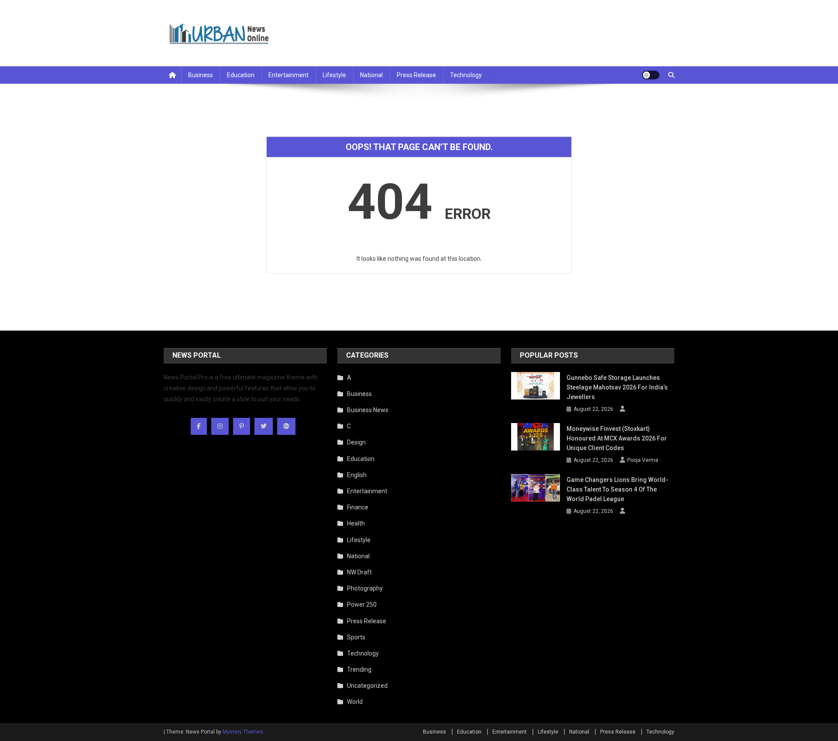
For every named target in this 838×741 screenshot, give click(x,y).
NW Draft (359, 572)
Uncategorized (367, 685)
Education (240, 75)
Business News (367, 409)
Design (356, 442)
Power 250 (362, 604)
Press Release (416, 75)
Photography (365, 588)
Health (356, 523)
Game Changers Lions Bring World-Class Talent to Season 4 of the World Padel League (617, 489)
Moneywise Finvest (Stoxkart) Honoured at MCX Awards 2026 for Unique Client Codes (617, 438)
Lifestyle (334, 75)
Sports (356, 637)
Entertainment (288, 75)
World (355, 701)
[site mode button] (650, 75)
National (371, 75)
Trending (359, 669)
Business (200, 75)
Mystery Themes (243, 732)
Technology (466, 75)
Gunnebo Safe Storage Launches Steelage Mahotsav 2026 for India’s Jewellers (617, 387)
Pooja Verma (642, 460)
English (357, 474)
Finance (357, 507)
